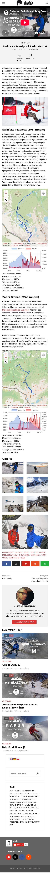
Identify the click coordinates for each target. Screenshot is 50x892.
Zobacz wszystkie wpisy (24, 622)
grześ (16, 799)
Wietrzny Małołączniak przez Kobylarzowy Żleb (19, 706)
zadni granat (14, 558)
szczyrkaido (15, 819)
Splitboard (25, 43)
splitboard (35, 555)
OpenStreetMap (18, 243)
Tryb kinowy (30, 58)
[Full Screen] (6, 200)
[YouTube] (8, 857)
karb (12, 802)
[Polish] (17, 759)
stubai (23, 816)
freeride (18, 552)
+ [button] (6, 192)
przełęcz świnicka (9, 555)
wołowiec (14, 822)
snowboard (24, 555)
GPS (32, 552)
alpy (11, 791)
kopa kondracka (16, 805)
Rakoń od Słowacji (13, 747)
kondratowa (31, 802)
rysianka (29, 811)
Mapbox (27, 245)
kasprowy (20, 802)
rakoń (21, 811)
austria (18, 791)
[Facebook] (22, 857)
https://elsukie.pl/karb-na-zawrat (15, 310)
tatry (44, 555)
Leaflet (5, 243)
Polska (42, 552)
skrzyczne (22, 813)
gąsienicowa (26, 799)
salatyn (13, 813)
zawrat (35, 822)
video (4, 558)
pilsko (19, 808)
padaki (12, 808)
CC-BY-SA (14, 245)
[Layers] (43, 193)
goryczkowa (15, 796)
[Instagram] (15, 857)
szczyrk (31, 816)
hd (37, 552)
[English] (11, 759)
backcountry (7, 552)
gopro (26, 552)
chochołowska (16, 794)
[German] (14, 759)
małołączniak (30, 805)
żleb (23, 558)
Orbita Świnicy (11, 665)
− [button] (6, 196)
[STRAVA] (28, 857)
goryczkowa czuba (30, 796)
